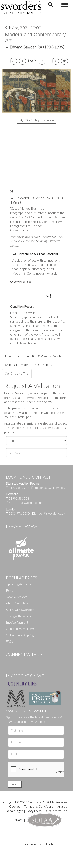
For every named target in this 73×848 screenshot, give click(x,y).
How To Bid (12, 356)
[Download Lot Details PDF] (55, 61)
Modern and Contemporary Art (35, 37)
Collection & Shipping (20, 635)
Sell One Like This (16, 373)
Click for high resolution (39, 120)
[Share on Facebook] (16, 297)
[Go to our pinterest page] (26, 661)
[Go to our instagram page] (41, 297)
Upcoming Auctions (18, 584)
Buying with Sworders (20, 616)
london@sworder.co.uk (48, 513)
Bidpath (48, 844)
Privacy (18, 820)
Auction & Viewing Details (44, 356)
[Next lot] (42, 61)
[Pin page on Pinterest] (32, 297)
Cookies (14, 806)
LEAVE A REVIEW (21, 526)
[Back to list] (13, 61)
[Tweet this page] (24, 297)
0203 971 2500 (19, 513)
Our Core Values (55, 811)
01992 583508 (19, 498)
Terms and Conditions (39, 806)
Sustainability (43, 364)
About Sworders (17, 603)
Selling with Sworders (20, 609)
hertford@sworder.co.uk (25, 502)
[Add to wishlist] (64, 61)
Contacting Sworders (20, 628)
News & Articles (16, 597)
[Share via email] (49, 297)
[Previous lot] (22, 61)
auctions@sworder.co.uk (49, 487)
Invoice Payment (17, 622)
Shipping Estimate (16, 364)
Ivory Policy (34, 811)
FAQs (9, 641)
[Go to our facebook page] (10, 661)
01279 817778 (19, 487)
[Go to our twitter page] (18, 661)
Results (11, 590)
